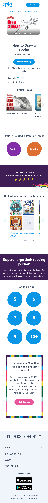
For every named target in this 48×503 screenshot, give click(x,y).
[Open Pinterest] (29, 436)
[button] (22, 220)
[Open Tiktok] (34, 436)
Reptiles (11, 12)
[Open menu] (44, 5)
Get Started (24, 402)
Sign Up (33, 5)
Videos (19, 12)
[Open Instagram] (14, 436)
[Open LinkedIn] (39, 436)
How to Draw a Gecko (30, 12)
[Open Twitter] (24, 436)
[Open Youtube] (19, 436)
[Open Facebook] (8, 436)
